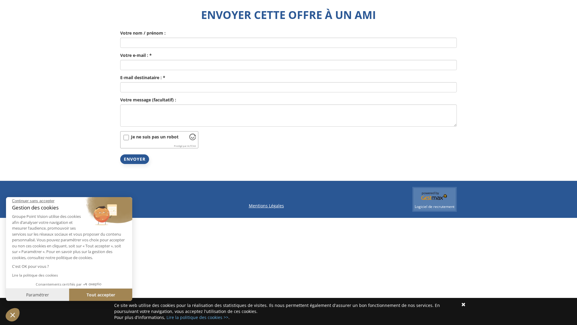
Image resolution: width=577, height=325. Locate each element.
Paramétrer (37, 295)
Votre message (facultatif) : (148, 100)
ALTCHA (191, 145)
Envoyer (134, 159)
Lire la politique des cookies (35, 275)
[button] (12, 315)
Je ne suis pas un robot (155, 137)
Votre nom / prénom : (143, 33)
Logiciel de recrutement (434, 206)
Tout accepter (101, 295)
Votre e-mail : (136, 55)
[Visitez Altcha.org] (192, 138)
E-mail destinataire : (142, 77)
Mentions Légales (266, 206)
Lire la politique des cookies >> (197, 317)
